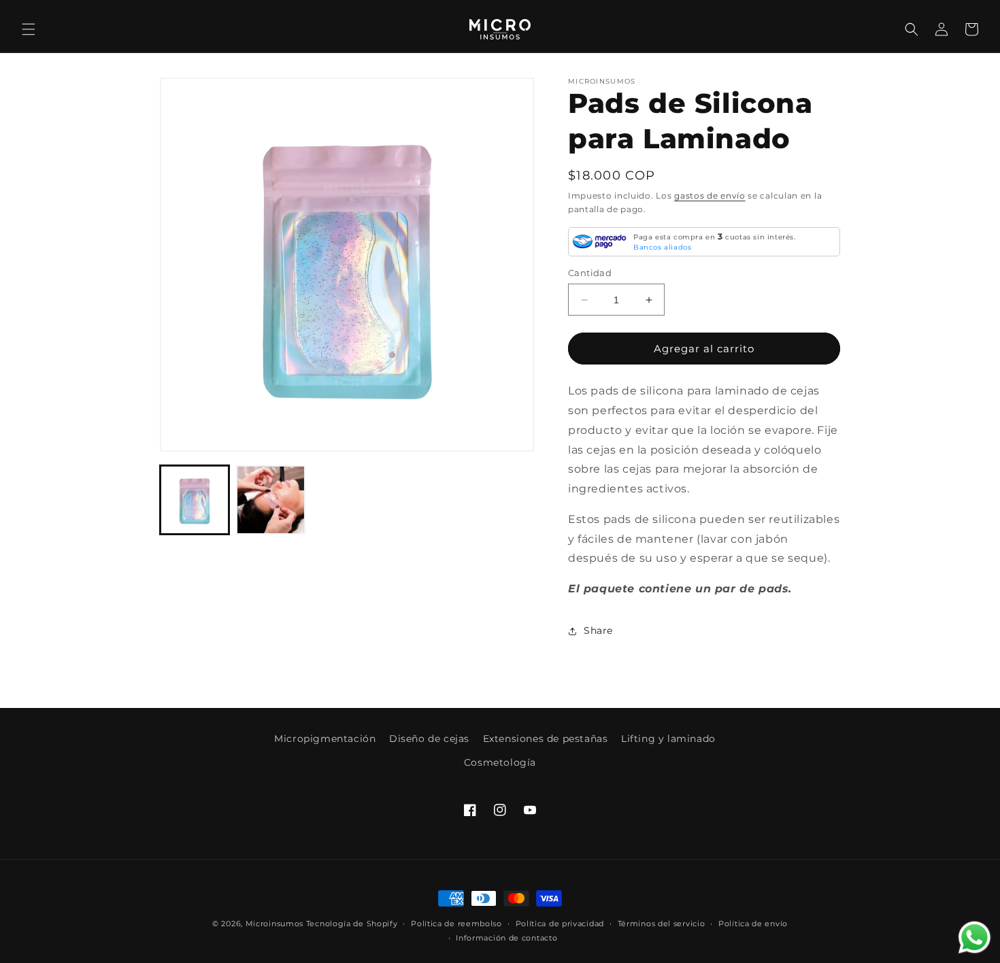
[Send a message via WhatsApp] (974, 937)
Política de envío (753, 923)
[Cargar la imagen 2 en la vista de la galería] (270, 500)
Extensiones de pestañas (545, 738)
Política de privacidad (560, 923)
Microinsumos (274, 923)
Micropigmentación (325, 738)
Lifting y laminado (668, 738)
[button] (29, 29)
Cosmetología (500, 762)
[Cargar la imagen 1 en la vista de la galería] (194, 500)
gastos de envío (710, 195)
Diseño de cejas (429, 738)
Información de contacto (506, 938)
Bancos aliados (662, 247)
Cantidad (590, 272)
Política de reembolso (456, 923)
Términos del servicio (661, 923)
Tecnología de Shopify (352, 923)
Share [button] (598, 630)
